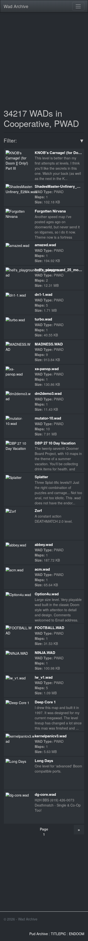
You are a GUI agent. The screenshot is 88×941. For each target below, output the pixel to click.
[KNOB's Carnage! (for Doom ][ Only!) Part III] (18, 159)
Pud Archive (38, 933)
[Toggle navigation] (78, 6)
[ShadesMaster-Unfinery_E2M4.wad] (21, 188)
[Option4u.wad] (18, 594)
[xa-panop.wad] (18, 371)
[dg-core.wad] (17, 794)
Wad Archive (16, 6)
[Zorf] (11, 510)
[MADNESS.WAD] (18, 346)
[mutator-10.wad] (18, 420)
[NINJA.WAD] (17, 652)
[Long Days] (16, 760)
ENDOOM (76, 933)
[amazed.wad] (17, 245)
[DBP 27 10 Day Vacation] (18, 445)
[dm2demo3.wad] (18, 395)
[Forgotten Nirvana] (18, 213)
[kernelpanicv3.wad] (20, 738)
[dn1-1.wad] (16, 294)
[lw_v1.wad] (16, 677)
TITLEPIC (58, 933)
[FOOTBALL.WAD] (19, 630)
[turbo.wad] (15, 319)
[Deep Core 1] (17, 702)
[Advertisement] (44, 60)
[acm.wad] (14, 569)
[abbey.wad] (16, 544)
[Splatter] (14, 477)
